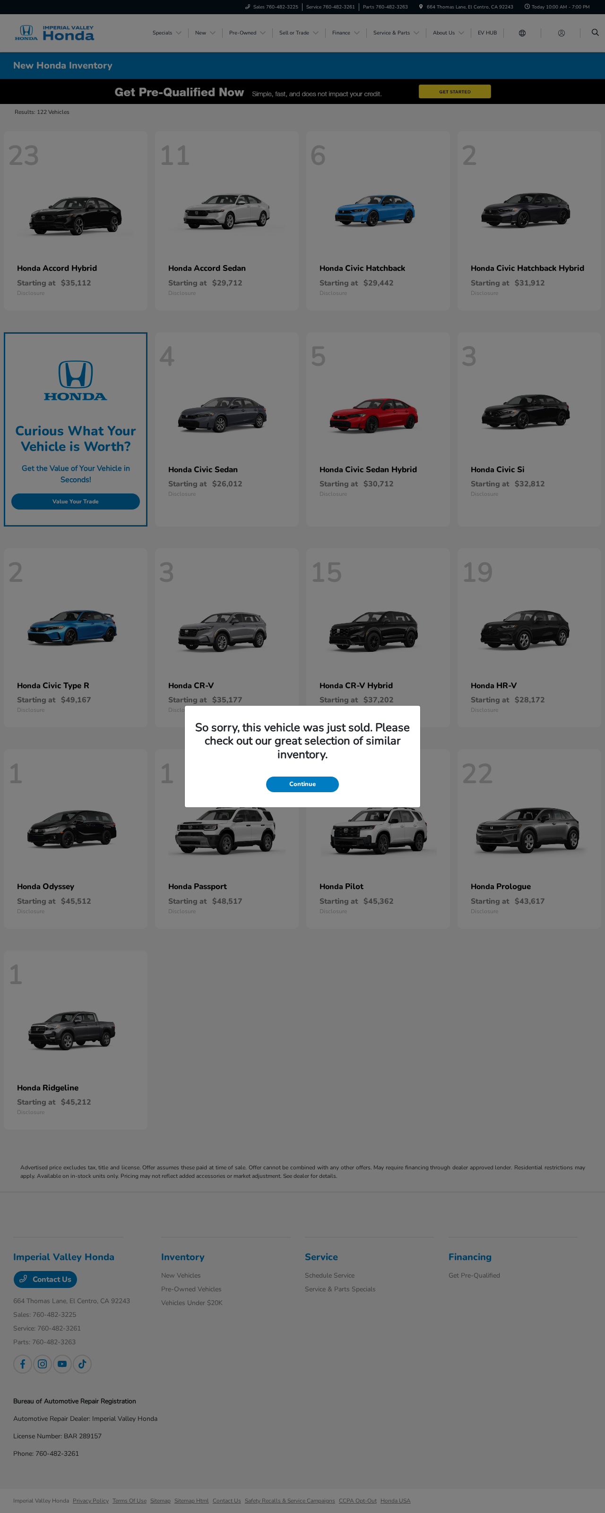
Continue (302, 784)
